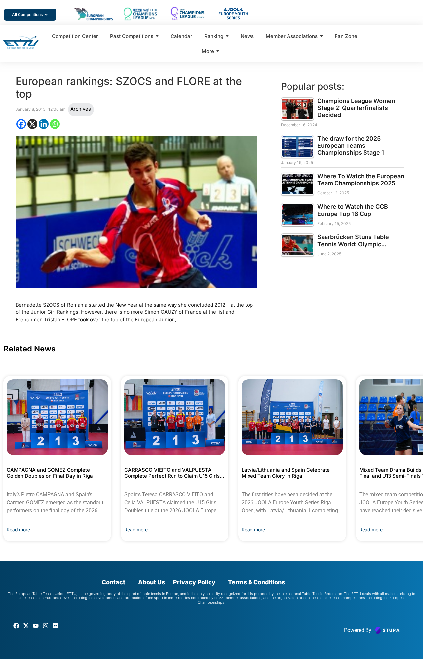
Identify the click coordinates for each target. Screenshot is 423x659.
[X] (32, 124)
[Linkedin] (44, 124)
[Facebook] (21, 124)
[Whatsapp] (55, 124)
